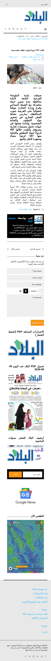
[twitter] (9, 29)
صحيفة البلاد (40, 55)
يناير (31, 36)
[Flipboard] (25, 29)
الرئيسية (44, 36)
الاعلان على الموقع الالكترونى (34, 602)
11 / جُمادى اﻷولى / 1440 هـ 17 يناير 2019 (24, 57)
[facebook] (5, 29)
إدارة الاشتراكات (40, 593)
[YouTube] (21, 29)
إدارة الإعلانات (41, 597)
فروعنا (44, 626)
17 (27, 36)
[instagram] (13, 29)
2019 (37, 36)
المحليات (21, 36)
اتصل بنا (44, 632)
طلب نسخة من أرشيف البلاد (34, 614)
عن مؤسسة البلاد (39, 589)
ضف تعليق (36, 59)
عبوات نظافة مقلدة (25, 209)
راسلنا (44, 609)
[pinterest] (17, 29)
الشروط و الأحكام (39, 618)
